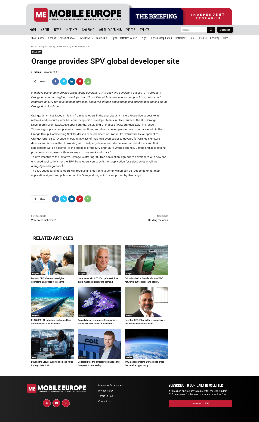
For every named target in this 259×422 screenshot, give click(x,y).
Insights (43, 46)
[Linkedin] (71, 81)
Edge (34, 357)
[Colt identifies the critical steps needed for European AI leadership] (99, 344)
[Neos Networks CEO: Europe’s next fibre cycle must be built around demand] (99, 260)
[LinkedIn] (66, 403)
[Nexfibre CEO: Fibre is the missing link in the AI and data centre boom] (146, 302)
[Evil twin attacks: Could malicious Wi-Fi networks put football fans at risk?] (146, 260)
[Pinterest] (79, 81)
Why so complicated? (43, 220)
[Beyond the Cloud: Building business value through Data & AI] (52, 344)
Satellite (129, 357)
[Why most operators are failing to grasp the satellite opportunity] (146, 344)
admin (37, 72)
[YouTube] (56, 403)
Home (34, 46)
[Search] (211, 30)
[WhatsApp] (87, 81)
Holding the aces (158, 220)
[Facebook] (55, 81)
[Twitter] (63, 81)
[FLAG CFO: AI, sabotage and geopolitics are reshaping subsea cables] (52, 302)
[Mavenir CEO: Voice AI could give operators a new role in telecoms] (52, 260)
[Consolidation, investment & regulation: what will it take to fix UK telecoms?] (99, 302)
